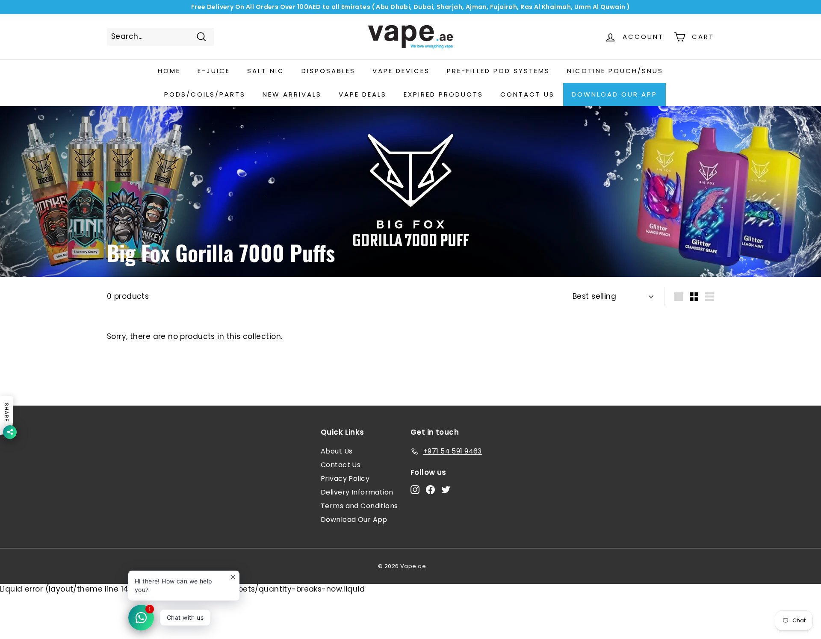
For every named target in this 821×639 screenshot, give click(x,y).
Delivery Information (357, 492)
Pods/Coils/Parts (204, 94)
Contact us (527, 94)
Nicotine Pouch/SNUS (615, 70)
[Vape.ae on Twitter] (445, 489)
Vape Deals (363, 94)
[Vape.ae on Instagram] (414, 489)
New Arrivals (292, 94)
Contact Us (340, 465)
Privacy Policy (345, 478)
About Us (336, 451)
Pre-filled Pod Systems (498, 70)
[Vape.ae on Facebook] (430, 489)
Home (169, 70)
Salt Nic (265, 70)
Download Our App (614, 94)
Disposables (328, 70)
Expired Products (443, 94)
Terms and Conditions (359, 506)
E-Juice (214, 70)
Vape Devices (401, 70)
